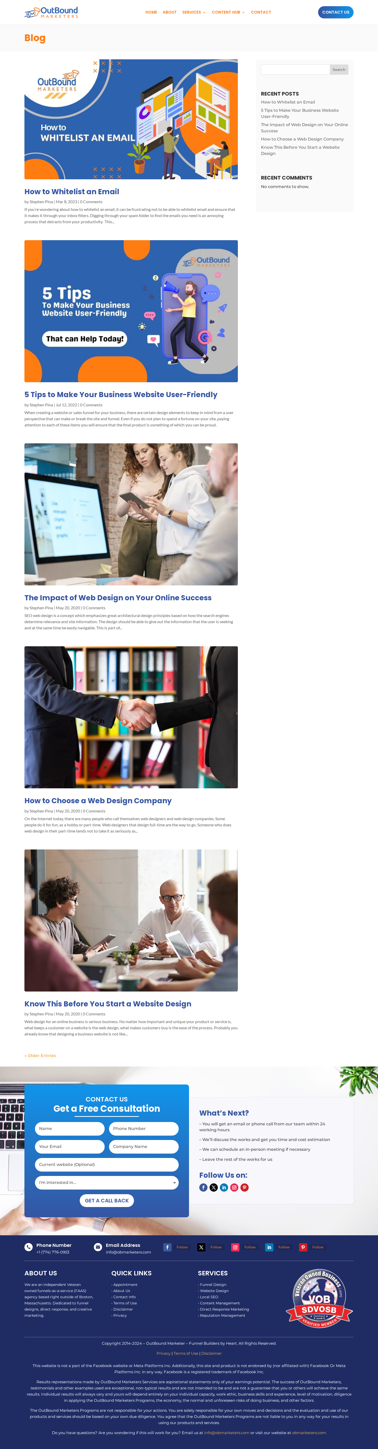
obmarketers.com (309, 1432)
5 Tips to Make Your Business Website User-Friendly (121, 395)
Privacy (163, 1353)
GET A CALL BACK (107, 1200)
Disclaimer (211, 1353)
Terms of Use (186, 1353)
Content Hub (226, 12)
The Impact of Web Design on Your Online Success (118, 598)
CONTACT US (335, 12)
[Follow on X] (214, 1187)
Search (339, 69)
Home (151, 12)
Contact (261, 12)
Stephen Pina (41, 201)
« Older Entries (40, 1055)
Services (191, 12)
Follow (182, 1247)
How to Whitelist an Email (71, 192)
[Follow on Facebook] (203, 1187)
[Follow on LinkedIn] (224, 1187)
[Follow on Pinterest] (244, 1187)
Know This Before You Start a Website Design (107, 1004)
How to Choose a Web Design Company (98, 801)
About (170, 12)
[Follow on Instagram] (234, 1187)
